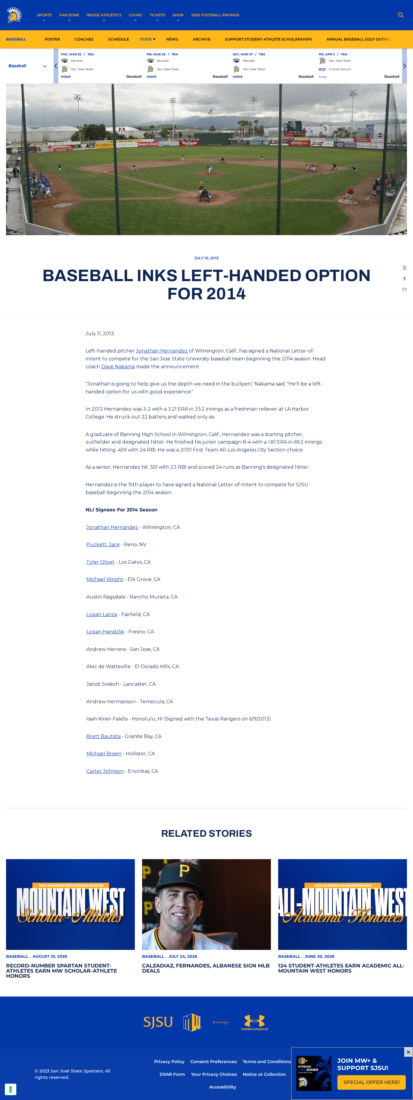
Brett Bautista (103, 736)
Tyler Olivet (100, 562)
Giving (135, 15)
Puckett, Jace (103, 544)
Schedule (118, 39)
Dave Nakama (118, 366)
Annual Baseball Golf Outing (358, 39)
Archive (201, 39)
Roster (52, 39)
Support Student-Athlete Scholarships (268, 39)
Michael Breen (104, 754)
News (172, 39)
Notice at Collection (264, 1074)
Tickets (157, 15)
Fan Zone (69, 15)
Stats (146, 39)
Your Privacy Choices (214, 1074)
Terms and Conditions (267, 1061)
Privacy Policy (169, 1061)
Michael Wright (104, 579)
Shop (178, 15)
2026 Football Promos (215, 14)
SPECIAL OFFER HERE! (374, 1084)
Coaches (84, 39)
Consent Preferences (213, 1061)
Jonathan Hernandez (162, 351)
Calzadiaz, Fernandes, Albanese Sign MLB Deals (206, 968)
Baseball (17, 956)
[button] (56, 66)
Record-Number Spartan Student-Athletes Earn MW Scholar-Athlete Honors (61, 971)
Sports (44, 15)
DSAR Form (172, 1074)
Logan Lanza (101, 614)
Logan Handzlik (105, 632)
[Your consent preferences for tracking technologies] (10, 1089)
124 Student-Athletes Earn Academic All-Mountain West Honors (341, 968)
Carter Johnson (105, 771)
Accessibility (222, 1087)
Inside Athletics (104, 15)
